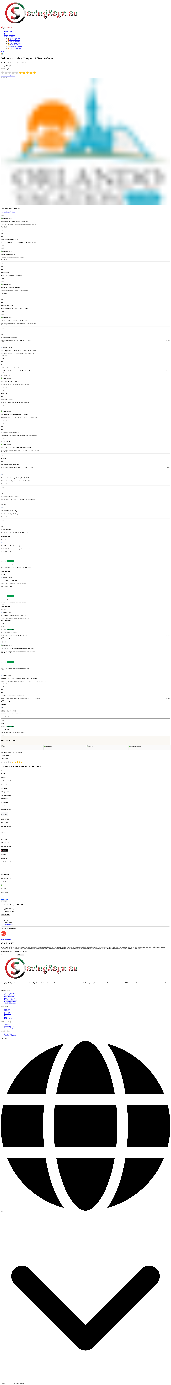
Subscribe (20, 955)
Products (3, 76)
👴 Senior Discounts (14, 41)
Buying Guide (8, 31)
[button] (85, 1212)
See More (3, 901)
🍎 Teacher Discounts (14, 40)
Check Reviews (10, 76)
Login (4, 51)
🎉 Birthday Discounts (14, 43)
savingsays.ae (9, 1383)
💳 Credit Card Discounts (15, 45)
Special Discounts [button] (9, 36)
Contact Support (8, 924)
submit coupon (5, 914)
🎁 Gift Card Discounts (14, 48)
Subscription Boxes (9, 35)
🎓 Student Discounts (14, 38)
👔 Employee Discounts (15, 46)
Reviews (6, 33)
